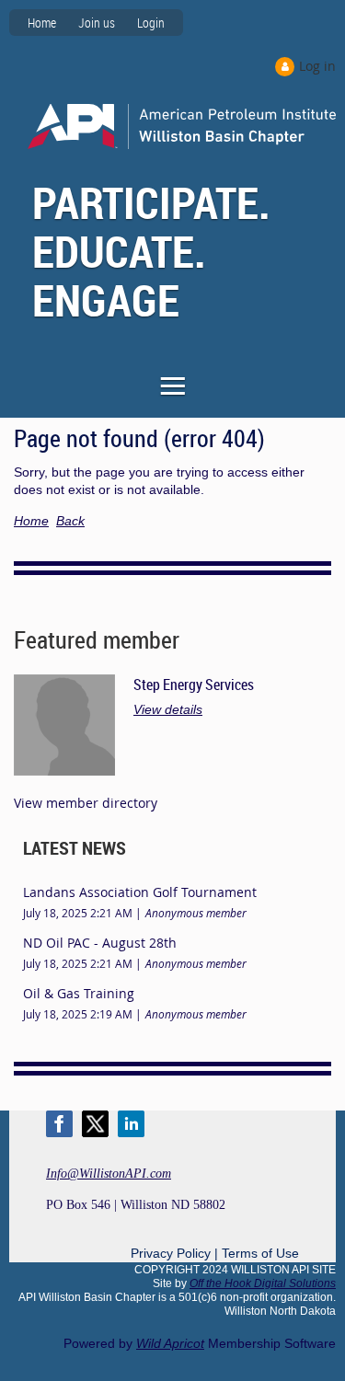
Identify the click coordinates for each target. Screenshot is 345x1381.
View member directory (85, 802)
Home (42, 22)
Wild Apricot (170, 1343)
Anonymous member (196, 912)
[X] (95, 1124)
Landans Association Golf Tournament (140, 892)
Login (151, 22)
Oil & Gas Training (78, 993)
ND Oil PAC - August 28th (100, 942)
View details (167, 709)
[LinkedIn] (131, 1124)
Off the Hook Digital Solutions (263, 1283)
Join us (96, 22)
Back (70, 520)
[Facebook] (59, 1124)
